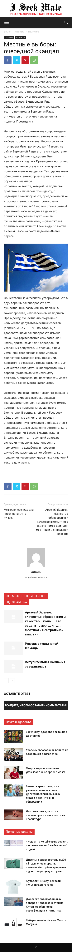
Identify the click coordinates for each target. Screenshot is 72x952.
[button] (6, 22)
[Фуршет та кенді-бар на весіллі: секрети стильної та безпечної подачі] (13, 843)
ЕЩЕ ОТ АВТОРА (16, 602)
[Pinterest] (25, 60)
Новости (20, 31)
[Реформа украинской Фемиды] (13, 648)
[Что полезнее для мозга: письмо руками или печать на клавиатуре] (13, 814)
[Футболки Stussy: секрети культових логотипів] (13, 886)
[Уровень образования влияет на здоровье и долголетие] (13, 754)
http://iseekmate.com (36, 577)
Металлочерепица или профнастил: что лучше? (19, 513)
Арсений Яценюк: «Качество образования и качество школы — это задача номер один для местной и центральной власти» (52, 522)
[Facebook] (8, 60)
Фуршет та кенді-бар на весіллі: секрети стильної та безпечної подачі (47, 845)
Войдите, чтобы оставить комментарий (36, 705)
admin (36, 572)
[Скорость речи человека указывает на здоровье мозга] (13, 772)
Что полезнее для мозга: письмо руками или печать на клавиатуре (45, 815)
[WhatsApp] (34, 60)
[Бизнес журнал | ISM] (36, 8)
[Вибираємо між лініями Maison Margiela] (13, 922)
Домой (7, 31)
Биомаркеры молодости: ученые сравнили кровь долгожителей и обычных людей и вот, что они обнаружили (43, 794)
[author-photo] (36, 566)
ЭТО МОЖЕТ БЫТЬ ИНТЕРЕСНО (26, 596)
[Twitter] (16, 60)
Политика (33, 31)
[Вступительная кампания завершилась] (13, 666)
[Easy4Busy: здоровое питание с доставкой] (13, 736)
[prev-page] (6, 680)
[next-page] (12, 680)
